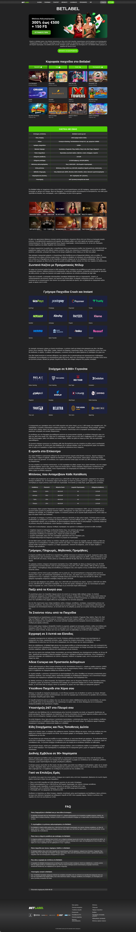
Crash (76, 67)
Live (57, 67)
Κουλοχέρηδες (97, 67)
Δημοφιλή (37, 67)
